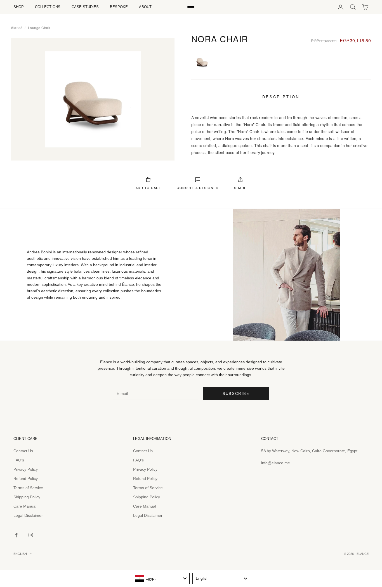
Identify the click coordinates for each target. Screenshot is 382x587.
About (145, 7)
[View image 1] (202, 61)
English (20, 553)
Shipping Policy (26, 497)
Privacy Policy (25, 469)
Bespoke (119, 7)
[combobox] (161, 578)
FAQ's (18, 460)
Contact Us (23, 451)
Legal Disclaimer (28, 515)
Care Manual (24, 506)
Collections (47, 7)
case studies (85, 7)
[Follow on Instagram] (31, 535)
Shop (18, 7)
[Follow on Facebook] (16, 535)
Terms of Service (28, 487)
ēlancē (16, 27)
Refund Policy (25, 478)
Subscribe (236, 394)
